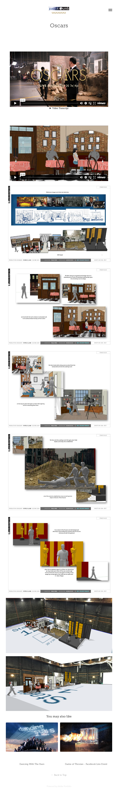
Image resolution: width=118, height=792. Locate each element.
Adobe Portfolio (64, 786)
